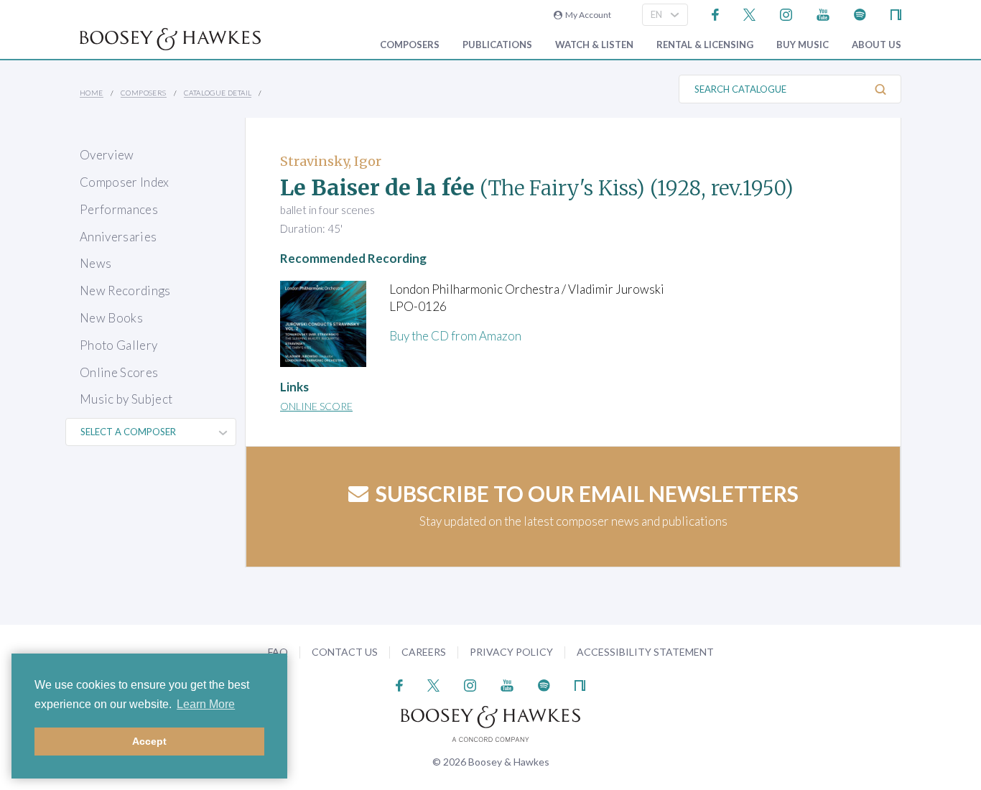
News (95, 263)
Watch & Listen (594, 45)
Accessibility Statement (645, 652)
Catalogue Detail (217, 92)
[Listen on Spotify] (860, 13)
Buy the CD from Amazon (455, 335)
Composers (410, 45)
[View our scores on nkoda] (896, 13)
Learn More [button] (206, 704)
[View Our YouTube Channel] (823, 13)
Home (91, 92)
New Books (111, 317)
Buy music (802, 45)
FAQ (278, 652)
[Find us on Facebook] (716, 13)
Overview (107, 154)
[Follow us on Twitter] (749, 13)
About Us (876, 45)
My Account (586, 14)
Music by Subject (126, 398)
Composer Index (124, 182)
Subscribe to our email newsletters (587, 493)
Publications (497, 45)
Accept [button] (149, 741)
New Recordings (125, 290)
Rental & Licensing (704, 45)
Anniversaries (118, 236)
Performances (119, 209)
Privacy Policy (511, 652)
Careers (423, 652)
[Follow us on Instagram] (786, 13)
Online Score (316, 406)
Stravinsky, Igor (330, 161)
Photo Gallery (118, 345)
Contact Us (345, 652)
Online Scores (119, 372)
